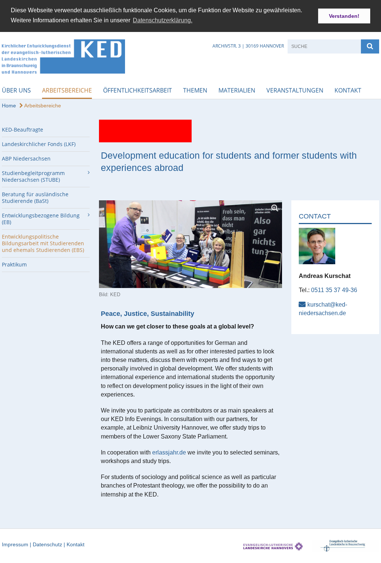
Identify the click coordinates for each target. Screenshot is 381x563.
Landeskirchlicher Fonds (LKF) (39, 144)
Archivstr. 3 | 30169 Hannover (248, 46)
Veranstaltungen (294, 90)
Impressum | (17, 544)
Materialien (236, 90)
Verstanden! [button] (344, 16)
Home (9, 106)
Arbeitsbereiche (67, 90)
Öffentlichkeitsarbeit (137, 90)
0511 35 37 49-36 (334, 290)
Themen (195, 90)
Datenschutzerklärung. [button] (162, 20)
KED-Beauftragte (22, 129)
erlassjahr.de (169, 452)
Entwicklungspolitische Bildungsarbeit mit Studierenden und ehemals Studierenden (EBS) (43, 243)
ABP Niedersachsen (26, 158)
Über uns (16, 90)
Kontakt (347, 90)
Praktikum (14, 264)
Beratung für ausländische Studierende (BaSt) (35, 197)
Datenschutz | (50, 544)
